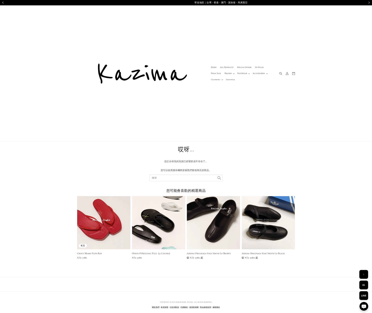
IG (363, 285)
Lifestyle (230, 79)
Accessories (259, 73)
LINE (363, 295)
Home (214, 67)
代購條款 (184, 307)
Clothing (215, 79)
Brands (228, 73)
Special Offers (244, 67)
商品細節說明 (205, 307)
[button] (281, 73)
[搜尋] (219, 178)
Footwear (242, 73)
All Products (226, 67)
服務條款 (216, 307)
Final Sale (216, 73)
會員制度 (164, 307)
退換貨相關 (194, 307)
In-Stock (259, 67)
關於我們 (155, 307)
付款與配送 (174, 307)
